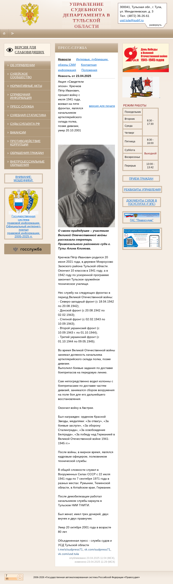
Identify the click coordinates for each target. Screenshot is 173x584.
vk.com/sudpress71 (97, 549)
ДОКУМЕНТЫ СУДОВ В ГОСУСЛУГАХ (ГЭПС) (141, 202)
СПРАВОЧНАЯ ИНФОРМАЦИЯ (21, 96)
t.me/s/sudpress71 (70, 549)
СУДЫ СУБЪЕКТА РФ (25, 123)
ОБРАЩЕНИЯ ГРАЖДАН (27, 153)
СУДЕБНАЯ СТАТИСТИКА (28, 115)
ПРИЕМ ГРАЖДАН (141, 178)
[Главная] (4, 33)
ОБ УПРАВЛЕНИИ (22, 65)
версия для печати (102, 106)
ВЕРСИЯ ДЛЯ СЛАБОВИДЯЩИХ (29, 50)
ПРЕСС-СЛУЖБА (22, 106)
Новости (64, 59)
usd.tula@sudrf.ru (132, 20)
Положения (89, 70)
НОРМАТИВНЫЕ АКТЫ (26, 85)
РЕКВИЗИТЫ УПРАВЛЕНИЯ (142, 189)
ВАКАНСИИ (18, 132)
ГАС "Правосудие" (141, 220)
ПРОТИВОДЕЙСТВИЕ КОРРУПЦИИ (25, 142)
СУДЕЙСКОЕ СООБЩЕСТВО (21, 75)
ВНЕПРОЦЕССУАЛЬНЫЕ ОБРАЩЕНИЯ (27, 163)
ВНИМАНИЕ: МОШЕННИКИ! (24, 178)
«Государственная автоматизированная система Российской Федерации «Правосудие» (92, 577)
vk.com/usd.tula (68, 554)
